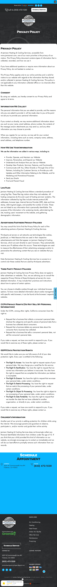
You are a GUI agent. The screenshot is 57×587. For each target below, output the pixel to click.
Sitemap (42, 577)
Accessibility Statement (28, 580)
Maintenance (33, 538)
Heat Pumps (33, 528)
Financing (32, 541)
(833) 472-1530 (20, 9)
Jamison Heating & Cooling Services (17, 52)
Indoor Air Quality (35, 532)
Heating (31, 525)
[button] (55, 2)
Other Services (34, 535)
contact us (42, 410)
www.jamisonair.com (9, 55)
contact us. (30, 69)
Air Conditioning (34, 522)
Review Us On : (18, 5)
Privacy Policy (49, 577)
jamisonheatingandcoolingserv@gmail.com (13, 565)
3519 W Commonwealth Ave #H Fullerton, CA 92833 (14, 466)
